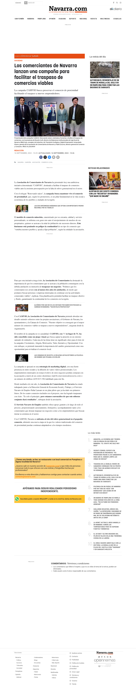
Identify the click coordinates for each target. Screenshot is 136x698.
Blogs (36, 660)
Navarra (30, 19)
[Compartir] (40, 157)
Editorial (18, 677)
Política (18, 660)
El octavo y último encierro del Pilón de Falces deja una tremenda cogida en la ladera (108, 536)
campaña (28, 162)
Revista (94, 19)
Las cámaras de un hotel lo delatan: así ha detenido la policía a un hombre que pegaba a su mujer (58, 356)
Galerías (54, 675)
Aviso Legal (75, 672)
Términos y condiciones (78, 563)
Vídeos (54, 677)
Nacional (83, 19)
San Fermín (19, 19)
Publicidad (75, 660)
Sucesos (19, 663)
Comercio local (47, 162)
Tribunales (19, 665)
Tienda (74, 684)
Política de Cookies (78, 663)
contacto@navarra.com (25, 476)
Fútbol (36, 672)
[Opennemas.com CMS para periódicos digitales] (104, 662)
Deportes (36, 669)
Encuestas (37, 663)
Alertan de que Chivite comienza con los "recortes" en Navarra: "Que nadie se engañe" (104, 194)
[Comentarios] (58, 157)
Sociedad (19, 668)
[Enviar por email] (53, 157)
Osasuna (62, 19)
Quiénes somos (77, 653)
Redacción (19, 151)
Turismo (74, 681)
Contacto (75, 656)
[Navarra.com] (68, 8)
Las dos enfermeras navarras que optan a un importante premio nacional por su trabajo (59, 207)
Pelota (36, 677)
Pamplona (42, 19)
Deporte (72, 19)
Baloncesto (37, 674)
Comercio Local (53, 466)
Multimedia (105, 19)
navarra (21, 162)
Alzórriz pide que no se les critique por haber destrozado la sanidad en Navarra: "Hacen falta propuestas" (57, 306)
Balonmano (55, 657)
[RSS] (110, 657)
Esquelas (117, 19)
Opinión (52, 19)
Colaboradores (38, 657)
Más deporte (55, 663)
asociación (36, 162)
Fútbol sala (55, 660)
